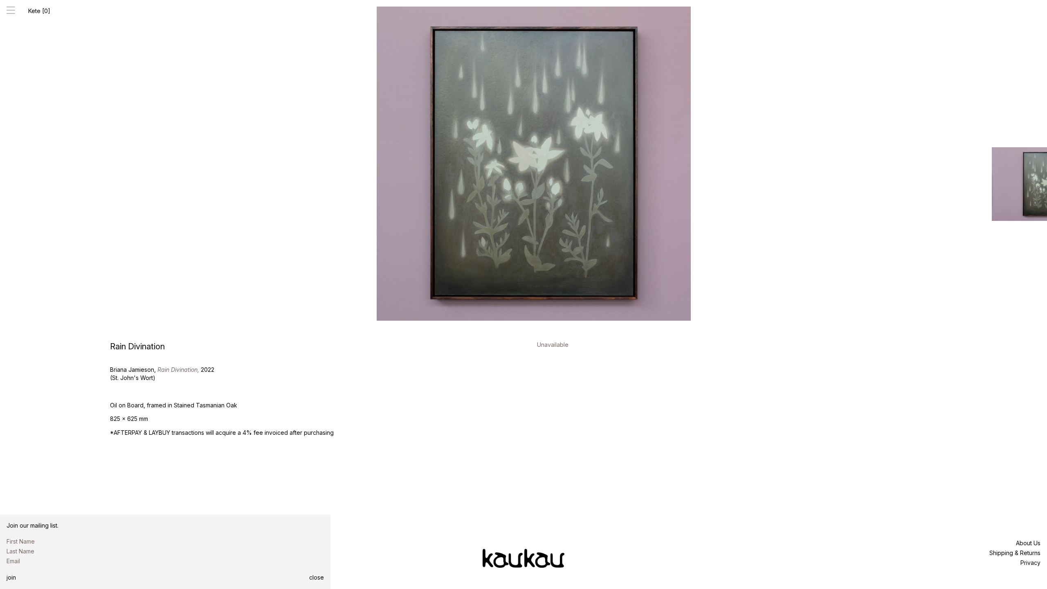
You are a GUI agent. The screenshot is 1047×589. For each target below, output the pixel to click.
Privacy (1030, 562)
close (316, 577)
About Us (1028, 543)
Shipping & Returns (1014, 552)
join (11, 577)
